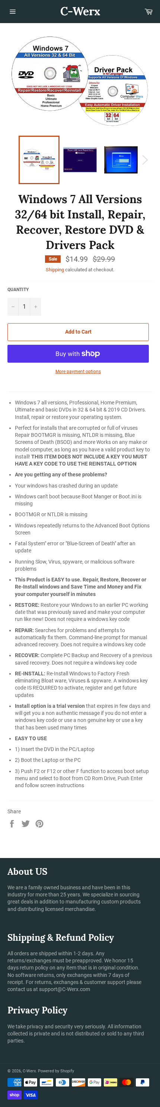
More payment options (78, 371)
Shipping (55, 269)
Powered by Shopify (56, 1071)
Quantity (18, 289)
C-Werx (80, 11)
